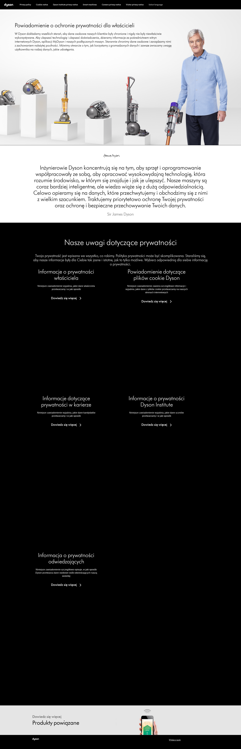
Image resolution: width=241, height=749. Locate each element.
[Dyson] (8, 4)
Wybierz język (175, 740)
